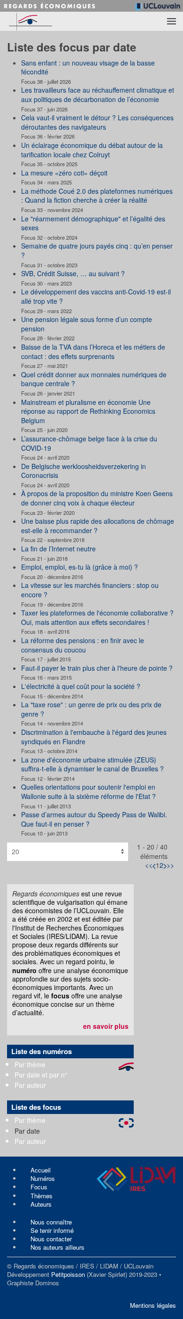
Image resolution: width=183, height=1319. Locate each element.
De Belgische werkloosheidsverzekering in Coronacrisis (83, 471)
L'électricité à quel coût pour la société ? (80, 686)
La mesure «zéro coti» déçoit (64, 172)
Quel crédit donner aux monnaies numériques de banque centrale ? (94, 379)
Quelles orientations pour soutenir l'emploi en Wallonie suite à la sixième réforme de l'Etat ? (88, 791)
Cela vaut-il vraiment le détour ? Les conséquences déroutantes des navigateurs (97, 122)
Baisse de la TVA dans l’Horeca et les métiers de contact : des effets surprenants (93, 351)
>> (170, 865)
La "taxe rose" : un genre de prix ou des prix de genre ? (91, 709)
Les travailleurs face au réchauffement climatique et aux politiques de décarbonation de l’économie (97, 94)
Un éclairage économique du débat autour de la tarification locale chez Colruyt (92, 149)
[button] (171, 21)
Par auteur (30, 1085)
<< (148, 865)
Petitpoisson (68, 1274)
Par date (27, 1131)
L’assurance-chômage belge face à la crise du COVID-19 (89, 443)
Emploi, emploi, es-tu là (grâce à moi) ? (79, 567)
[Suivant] (165, 865)
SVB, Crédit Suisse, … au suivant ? (73, 273)
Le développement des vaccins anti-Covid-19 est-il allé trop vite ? (96, 296)
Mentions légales (153, 1305)
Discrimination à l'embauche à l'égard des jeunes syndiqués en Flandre (94, 736)
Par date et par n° (41, 1074)
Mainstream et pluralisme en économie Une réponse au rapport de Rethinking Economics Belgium (88, 411)
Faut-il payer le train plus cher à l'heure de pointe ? (97, 668)
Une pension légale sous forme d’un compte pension (86, 324)
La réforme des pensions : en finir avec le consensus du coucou (82, 645)
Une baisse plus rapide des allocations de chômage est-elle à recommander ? (97, 525)
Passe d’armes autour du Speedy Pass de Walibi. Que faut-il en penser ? (94, 819)
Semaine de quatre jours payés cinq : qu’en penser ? (97, 250)
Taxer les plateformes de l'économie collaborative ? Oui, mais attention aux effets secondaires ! (97, 617)
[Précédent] (154, 865)
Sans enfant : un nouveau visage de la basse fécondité (88, 67)
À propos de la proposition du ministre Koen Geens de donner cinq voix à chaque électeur (97, 498)
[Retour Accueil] (47, 21)
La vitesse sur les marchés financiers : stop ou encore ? (90, 589)
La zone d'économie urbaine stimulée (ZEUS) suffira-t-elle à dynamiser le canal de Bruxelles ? (92, 764)
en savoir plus (106, 1026)
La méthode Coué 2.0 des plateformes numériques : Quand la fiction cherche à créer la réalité (97, 195)
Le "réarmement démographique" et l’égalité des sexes (93, 223)
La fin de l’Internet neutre (58, 548)
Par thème (30, 1064)
